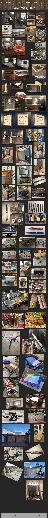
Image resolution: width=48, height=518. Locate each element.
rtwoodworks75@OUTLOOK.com (14, 515)
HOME (2, 2)
